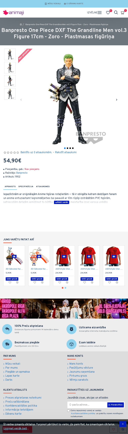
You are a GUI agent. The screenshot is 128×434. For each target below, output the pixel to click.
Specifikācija (25, 186)
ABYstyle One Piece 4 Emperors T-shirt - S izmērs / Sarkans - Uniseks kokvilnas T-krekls (114, 269)
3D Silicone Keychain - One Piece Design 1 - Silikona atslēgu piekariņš (15, 269)
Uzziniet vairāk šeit (15, 428)
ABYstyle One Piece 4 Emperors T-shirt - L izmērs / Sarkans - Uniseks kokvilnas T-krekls (65, 269)
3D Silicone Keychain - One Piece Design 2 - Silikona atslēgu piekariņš (40, 269)
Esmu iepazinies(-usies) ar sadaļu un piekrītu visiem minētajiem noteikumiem (97, 413)
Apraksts (10, 186)
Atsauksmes (43, 186)
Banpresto (22, 173)
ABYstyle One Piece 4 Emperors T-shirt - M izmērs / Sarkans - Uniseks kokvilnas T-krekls (89, 269)
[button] (21, 100)
